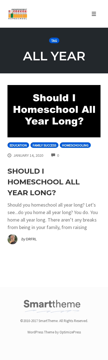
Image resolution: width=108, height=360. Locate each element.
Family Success (44, 145)
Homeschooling (75, 145)
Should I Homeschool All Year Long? (43, 182)
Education (18, 145)
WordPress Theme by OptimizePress (54, 332)
